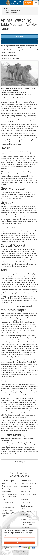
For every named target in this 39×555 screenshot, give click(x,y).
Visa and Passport (7, 510)
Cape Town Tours (26, 502)
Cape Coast (25, 514)
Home (6, 8)
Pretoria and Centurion (28, 522)
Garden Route (25, 527)
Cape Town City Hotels (28, 494)
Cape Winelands (26, 511)
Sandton (23, 519)
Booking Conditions (8, 507)
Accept (19, 543)
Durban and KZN (26, 525)
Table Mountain (26, 491)
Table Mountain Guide (13, 11)
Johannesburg (25, 517)
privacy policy (17, 533)
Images (19, 41)
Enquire (29, 3)
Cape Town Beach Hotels (29, 483)
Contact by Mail (8, 489)
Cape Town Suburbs (27, 489)
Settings (19, 539)
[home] (13, 2)
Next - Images (19, 462)
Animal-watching (11, 13)
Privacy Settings (19, 551)
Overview (19, 36)
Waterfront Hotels (26, 486)
